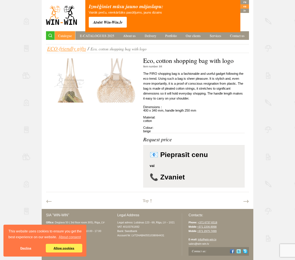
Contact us (237, 35)
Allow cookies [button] (64, 248)
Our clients (193, 35)
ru (244, 2)
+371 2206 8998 (207, 226)
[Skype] (245, 251)
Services (215, 35)
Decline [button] (25, 248)
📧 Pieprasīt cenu (179, 155)
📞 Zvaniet (167, 177)
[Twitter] (238, 251)
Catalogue (65, 35)
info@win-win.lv (207, 239)
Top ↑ (147, 200)
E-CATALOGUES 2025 (97, 35)
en (244, 6)
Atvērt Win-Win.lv (107, 22)
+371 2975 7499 (207, 231)
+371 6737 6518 (207, 222)
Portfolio (171, 35)
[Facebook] (232, 251)
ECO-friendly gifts (66, 48)
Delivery (150, 35)
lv (245, 11)
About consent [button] (70, 237)
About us (129, 35)
